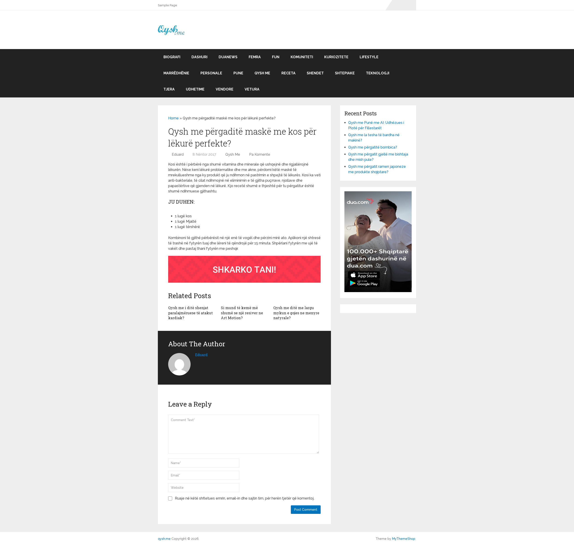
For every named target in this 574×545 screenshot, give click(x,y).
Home (173, 118)
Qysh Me (262, 73)
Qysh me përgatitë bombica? (372, 147)
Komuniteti (302, 57)
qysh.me (164, 539)
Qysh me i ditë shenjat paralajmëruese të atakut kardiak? (190, 312)
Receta (288, 73)
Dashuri (199, 57)
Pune (238, 73)
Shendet (315, 73)
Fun (275, 57)
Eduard (178, 154)
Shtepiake (345, 73)
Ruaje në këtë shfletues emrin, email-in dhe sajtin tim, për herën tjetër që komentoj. (244, 498)
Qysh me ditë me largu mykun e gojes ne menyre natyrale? (296, 312)
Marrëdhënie (176, 73)
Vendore (224, 89)
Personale (211, 73)
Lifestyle (369, 57)
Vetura (252, 89)
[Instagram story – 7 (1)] (378, 291)
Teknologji (377, 73)
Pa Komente (259, 154)
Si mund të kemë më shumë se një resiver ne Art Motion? (242, 312)
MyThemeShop (403, 539)
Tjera (169, 89)
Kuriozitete (336, 57)
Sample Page (167, 5)
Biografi (171, 57)
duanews (228, 57)
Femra (255, 57)
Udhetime (195, 89)
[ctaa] (244, 281)
